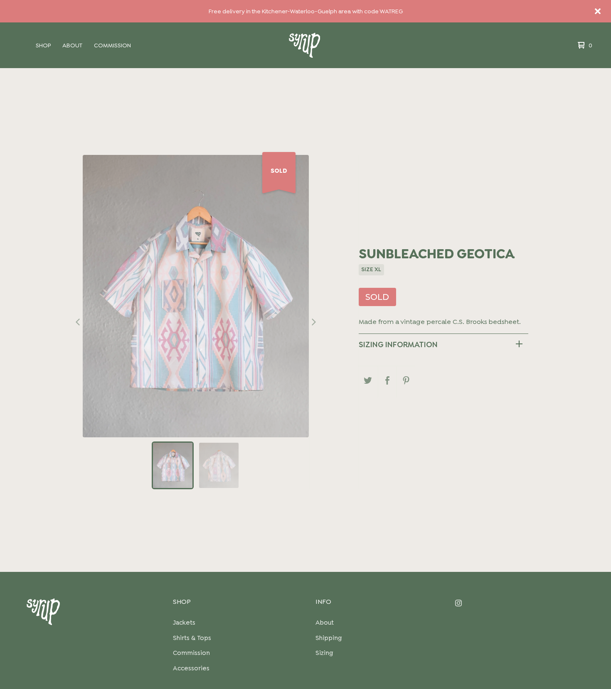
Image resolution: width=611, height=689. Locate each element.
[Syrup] (304, 45)
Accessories (191, 668)
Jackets (184, 622)
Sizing (324, 653)
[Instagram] (520, 602)
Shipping (328, 638)
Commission (112, 45)
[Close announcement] (597, 11)
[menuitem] (43, 45)
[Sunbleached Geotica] (172, 465)
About (72, 45)
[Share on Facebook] (387, 381)
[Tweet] (368, 381)
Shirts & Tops (192, 638)
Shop (43, 45)
